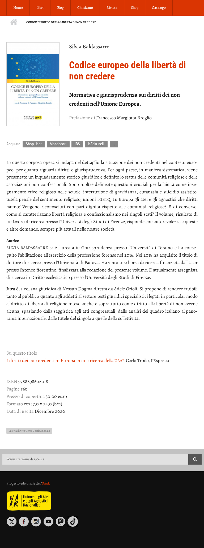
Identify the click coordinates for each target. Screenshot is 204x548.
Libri (40, 7)
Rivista (112, 7)
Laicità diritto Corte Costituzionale (29, 431)
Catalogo (159, 7)
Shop (134, 7)
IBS (77, 144)
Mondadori (58, 144)
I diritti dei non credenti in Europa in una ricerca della (65, 360)
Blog (60, 7)
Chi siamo (85, 7)
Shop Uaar (34, 144)
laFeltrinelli (96, 144)
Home (18, 7)
